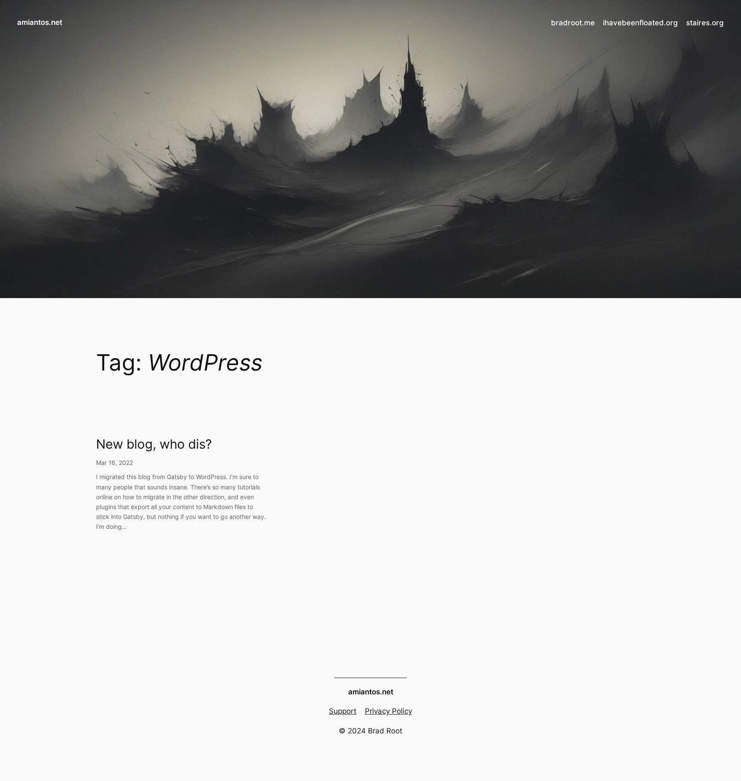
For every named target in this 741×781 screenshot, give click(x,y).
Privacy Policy (388, 711)
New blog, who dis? (154, 444)
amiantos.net (39, 22)
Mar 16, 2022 (114, 462)
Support (342, 711)
